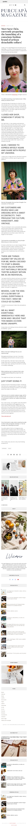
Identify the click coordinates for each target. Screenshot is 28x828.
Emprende (3, 25)
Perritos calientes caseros (12, 611)
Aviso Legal (3, 718)
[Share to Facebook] (8, 455)
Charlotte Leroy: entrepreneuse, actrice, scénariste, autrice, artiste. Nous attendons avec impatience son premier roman (16, 778)
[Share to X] (11, 455)
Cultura (2, 703)
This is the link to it (6, 416)
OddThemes (12, 823)
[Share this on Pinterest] (14, 455)
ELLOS (2, 709)
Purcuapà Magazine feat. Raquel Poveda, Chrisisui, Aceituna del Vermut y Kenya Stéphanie (15, 647)
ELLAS (2, 707)
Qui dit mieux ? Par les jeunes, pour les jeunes (16, 653)
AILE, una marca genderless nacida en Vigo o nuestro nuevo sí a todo (16, 598)
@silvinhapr (15, 94)
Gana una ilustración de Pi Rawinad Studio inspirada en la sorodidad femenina (16, 605)
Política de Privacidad (6, 720)
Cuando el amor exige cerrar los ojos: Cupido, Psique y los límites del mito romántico (16, 784)
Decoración (3, 699)
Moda (9, 448)
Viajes (2, 701)
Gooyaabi (14, 825)
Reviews (3, 713)
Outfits (2, 698)
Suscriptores (4, 714)
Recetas (3, 711)
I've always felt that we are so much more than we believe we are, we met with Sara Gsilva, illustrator (16, 625)
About (2, 692)
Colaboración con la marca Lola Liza (14, 770)
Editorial (3, 694)
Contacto (3, 716)
